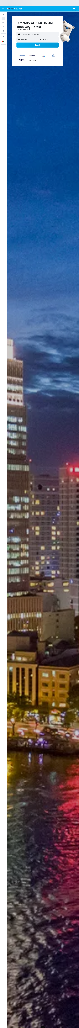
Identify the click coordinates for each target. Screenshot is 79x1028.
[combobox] (23, 30)
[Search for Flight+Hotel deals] (3, 27)
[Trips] (3, 36)
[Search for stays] (3, 18)
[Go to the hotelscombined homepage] (14, 8)
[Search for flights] (3, 14)
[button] (3, 8)
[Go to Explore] (3, 31)
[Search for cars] (3, 23)
